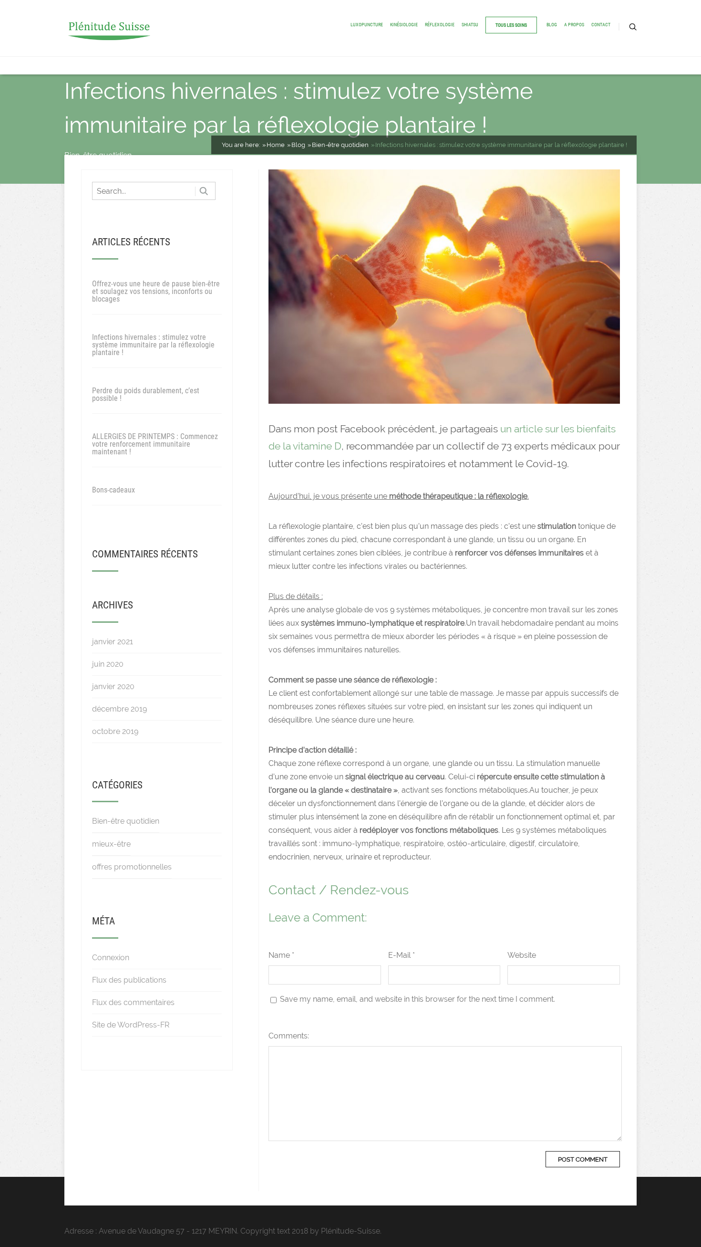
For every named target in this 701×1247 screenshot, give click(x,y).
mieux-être (111, 844)
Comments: (288, 1035)
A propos (574, 24)
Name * (281, 955)
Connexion (110, 957)
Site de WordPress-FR (130, 1024)
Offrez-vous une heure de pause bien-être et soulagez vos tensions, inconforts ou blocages (156, 291)
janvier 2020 (113, 686)
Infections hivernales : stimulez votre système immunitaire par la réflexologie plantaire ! (153, 345)
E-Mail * (401, 955)
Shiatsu (470, 24)
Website (521, 955)
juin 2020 (108, 664)
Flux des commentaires (133, 1002)
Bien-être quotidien (125, 821)
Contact (600, 24)
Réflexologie (439, 24)
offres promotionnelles (132, 866)
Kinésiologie (404, 24)
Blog (551, 24)
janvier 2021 (112, 641)
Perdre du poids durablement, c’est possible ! (145, 394)
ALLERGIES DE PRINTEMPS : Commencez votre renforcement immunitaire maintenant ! (155, 444)
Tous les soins (511, 25)
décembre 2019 (119, 708)
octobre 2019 (115, 731)
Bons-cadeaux (113, 489)
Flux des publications (129, 980)
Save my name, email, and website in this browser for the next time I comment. (417, 999)
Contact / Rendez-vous (338, 889)
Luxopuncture (366, 24)
